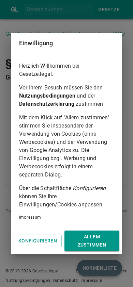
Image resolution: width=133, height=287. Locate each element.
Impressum (30, 217)
